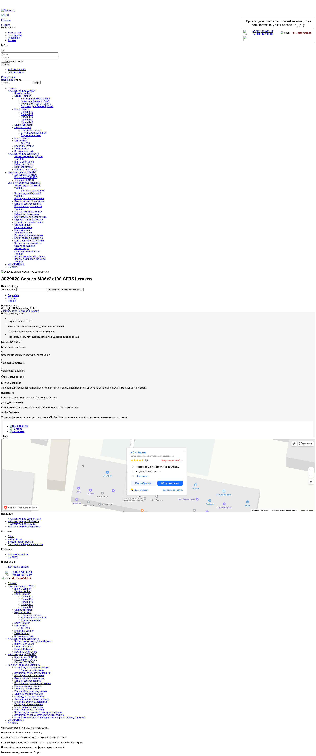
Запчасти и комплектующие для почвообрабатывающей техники (49, 717)
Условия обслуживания (21, 541)
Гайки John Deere (23, 646)
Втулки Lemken (22, 612)
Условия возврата (18, 554)
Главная (12, 583)
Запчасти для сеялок (32, 670)
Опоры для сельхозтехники (29, 696)
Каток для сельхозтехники (28, 704)
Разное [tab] (12, 300)
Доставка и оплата (18, 566)
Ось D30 (25, 628)
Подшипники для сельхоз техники (32, 683)
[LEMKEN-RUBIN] (19, 426)
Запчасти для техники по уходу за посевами (38, 712)
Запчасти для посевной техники (31, 667)
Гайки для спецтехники (27, 688)
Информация (15, 539)
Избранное (14, 37)
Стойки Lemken (22, 591)
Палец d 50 (27, 604)
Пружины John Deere (25, 652)
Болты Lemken (22, 623)
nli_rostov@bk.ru (302, 32)
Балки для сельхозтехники (28, 707)
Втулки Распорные (31, 615)
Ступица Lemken (23, 609)
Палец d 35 (27, 599)
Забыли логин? (16, 72)
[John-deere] (17, 431)
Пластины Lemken (24, 630)
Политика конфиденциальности (25, 544)
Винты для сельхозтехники (29, 709)
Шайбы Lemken (22, 588)
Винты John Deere (24, 644)
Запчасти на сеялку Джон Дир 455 (33, 641)
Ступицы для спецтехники (28, 694)
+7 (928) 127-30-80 (262, 34)
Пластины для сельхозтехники (31, 701)
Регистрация (15, 35)
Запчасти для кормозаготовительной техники (39, 715)
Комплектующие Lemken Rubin (24, 518)
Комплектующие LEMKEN (21, 586)
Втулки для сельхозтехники (29, 678)
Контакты (13, 557)
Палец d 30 (27, 596)
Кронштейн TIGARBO (25, 657)
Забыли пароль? (17, 69)
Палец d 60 (27, 607)
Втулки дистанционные (34, 617)
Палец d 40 (27, 602)
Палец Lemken (22, 594)
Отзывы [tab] (12, 298)
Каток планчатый (23, 636)
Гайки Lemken (21, 633)
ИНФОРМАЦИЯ (16, 720)
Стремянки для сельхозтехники (31, 699)
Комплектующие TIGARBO (22, 524)
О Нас (11, 536)
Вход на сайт (15, 32)
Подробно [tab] (13, 295)
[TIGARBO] (16, 429)
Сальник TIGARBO (24, 662)
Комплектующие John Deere (23, 521)
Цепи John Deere (23, 649)
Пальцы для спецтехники (28, 686)
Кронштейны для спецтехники (30, 691)
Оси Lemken (20, 625)
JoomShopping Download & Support (20, 311)
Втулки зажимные (31, 620)
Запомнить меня (14, 61)
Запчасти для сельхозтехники (24, 526)
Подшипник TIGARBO (25, 659)
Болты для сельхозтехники (29, 675)
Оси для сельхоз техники (27, 680)
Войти (6, 64)
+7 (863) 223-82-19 (263, 31)
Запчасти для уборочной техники (32, 673)
